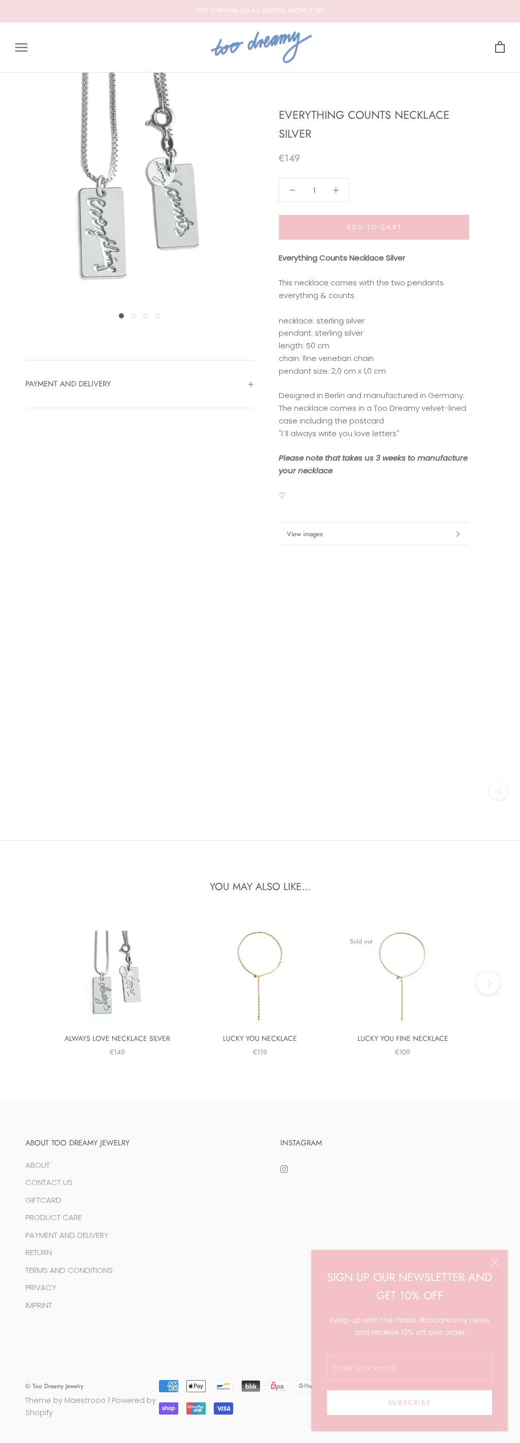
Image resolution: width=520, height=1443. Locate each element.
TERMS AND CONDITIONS (69, 1270)
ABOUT (37, 1165)
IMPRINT (38, 1305)
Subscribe (409, 1402)
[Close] (495, 1262)
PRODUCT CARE (53, 1217)
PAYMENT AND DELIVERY (68, 383)
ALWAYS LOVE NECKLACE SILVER (117, 1038)
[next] (488, 982)
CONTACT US (49, 1182)
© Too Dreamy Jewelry (54, 1386)
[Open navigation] (21, 47)
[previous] (31, 982)
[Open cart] (500, 47)
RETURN (38, 1252)
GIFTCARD (43, 1200)
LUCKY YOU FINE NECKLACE (403, 1038)
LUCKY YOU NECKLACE (260, 1038)
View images (304, 534)
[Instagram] (284, 1169)
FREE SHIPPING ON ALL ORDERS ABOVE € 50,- (260, 10)
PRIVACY (40, 1287)
